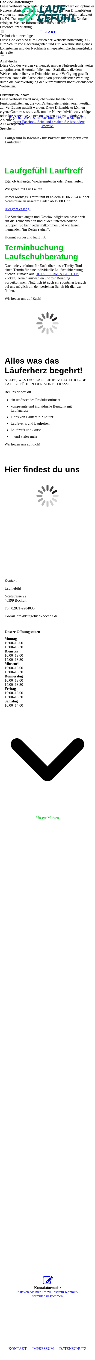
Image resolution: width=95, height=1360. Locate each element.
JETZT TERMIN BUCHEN (57, 274)
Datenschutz (72, 1349)
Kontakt (18, 1349)
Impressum (43, 1349)
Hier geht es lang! (17, 209)
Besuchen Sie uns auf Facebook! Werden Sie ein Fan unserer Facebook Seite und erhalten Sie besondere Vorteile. (47, 122)
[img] (47, 13)
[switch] (2, 57)
